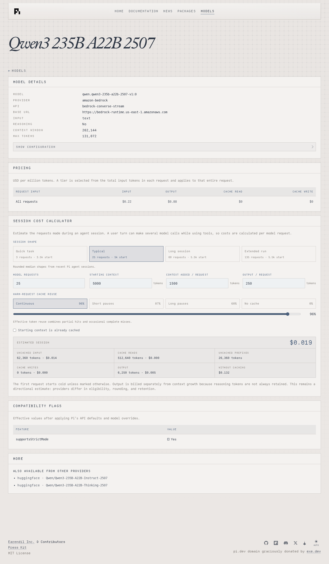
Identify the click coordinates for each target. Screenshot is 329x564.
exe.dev (314, 551)
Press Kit (17, 547)
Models (208, 11)
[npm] (276, 543)
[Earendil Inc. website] (304, 542)
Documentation (143, 11)
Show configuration (35, 147)
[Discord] (286, 543)
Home (119, 11)
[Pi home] (17, 11)
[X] (295, 543)
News (167, 11)
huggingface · (62, 478)
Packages (187, 11)
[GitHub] (266, 543)
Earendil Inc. (21, 542)
